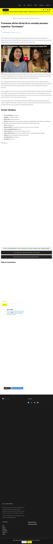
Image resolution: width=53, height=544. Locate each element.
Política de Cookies (32, 522)
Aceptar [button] (29, 542)
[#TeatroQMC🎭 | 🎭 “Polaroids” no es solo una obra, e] (7, 334)
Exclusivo (30, 248)
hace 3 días (6, 13)
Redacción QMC (7, 32)
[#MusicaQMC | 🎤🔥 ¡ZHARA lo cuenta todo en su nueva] (19, 368)
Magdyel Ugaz (9, 40)
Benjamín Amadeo (32, 40)
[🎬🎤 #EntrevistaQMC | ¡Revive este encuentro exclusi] (19, 357)
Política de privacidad (32, 524)
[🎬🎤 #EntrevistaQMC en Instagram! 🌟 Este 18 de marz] (7, 368)
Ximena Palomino (45, 248)
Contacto (48, 5)
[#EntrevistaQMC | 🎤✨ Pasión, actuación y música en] (7, 380)
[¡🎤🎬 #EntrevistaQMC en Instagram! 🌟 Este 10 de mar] (19, 380)
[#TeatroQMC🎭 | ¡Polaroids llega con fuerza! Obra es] (19, 334)
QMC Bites (41, 5)
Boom (19, 248)
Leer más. (24, 542)
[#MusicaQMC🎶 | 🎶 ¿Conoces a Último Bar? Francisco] (7, 345)
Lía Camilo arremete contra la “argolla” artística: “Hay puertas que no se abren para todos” (26, 11)
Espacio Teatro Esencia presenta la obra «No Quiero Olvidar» (25, 256)
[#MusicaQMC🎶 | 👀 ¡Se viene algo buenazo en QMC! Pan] (7, 357)
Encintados (24, 248)
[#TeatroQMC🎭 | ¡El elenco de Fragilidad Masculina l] (19, 322)
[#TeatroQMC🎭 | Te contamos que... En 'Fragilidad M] (7, 322)
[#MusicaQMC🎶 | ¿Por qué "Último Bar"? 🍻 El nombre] (19, 345)
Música (19, 5)
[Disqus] (26, 280)
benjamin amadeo (12, 248)
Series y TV (29, 5)
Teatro (35, 5)
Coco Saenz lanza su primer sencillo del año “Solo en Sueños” (27, 252)
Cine (24, 5)
